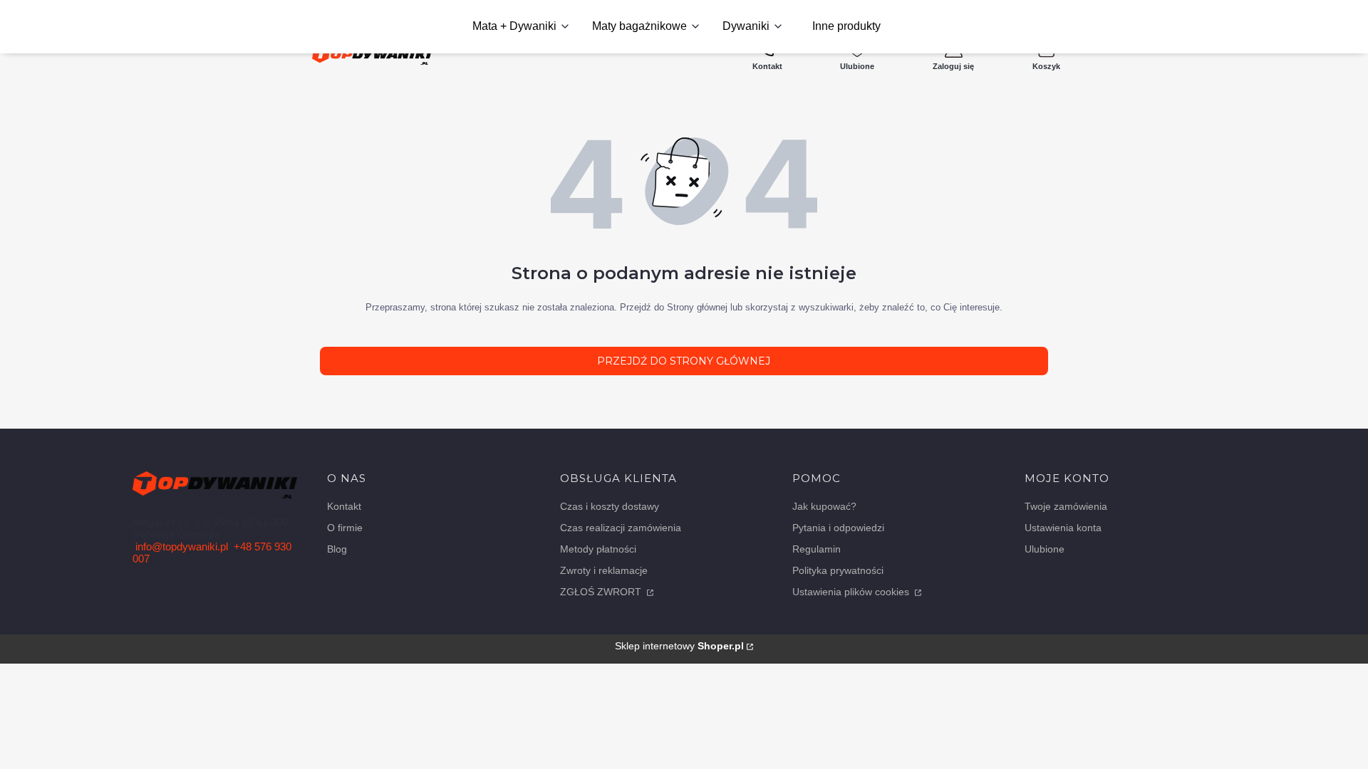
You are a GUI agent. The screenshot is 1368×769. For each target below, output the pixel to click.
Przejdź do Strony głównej (683, 361)
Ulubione (1044, 549)
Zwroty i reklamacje (604, 570)
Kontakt (344, 506)
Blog (337, 549)
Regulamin (816, 549)
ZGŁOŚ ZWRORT (602, 591)
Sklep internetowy (679, 646)
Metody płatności (598, 549)
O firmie (345, 527)
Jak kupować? (824, 506)
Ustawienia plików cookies (852, 591)
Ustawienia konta (1063, 527)
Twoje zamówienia (1066, 506)
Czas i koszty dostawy (609, 506)
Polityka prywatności (838, 570)
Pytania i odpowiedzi (838, 527)
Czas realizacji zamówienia (620, 527)
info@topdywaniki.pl (181, 546)
